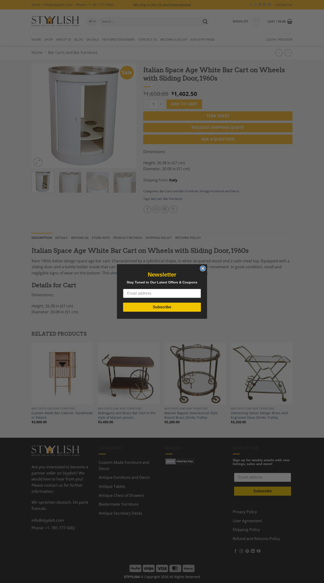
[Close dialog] (202, 268)
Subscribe (162, 307)
